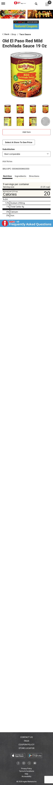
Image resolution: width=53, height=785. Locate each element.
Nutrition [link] (7, 176)
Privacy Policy (26, 769)
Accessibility (26, 776)
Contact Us (26, 737)
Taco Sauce (25, 34)
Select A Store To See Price (18, 142)
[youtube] (34, 764)
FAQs (26, 741)
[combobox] (26, 154)
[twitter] (29, 764)
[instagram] (23, 764)
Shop (13, 34)
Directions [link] (34, 176)
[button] (7, 109)
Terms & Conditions (26, 771)
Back (6, 34)
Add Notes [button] (7, 161)
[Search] (34, 3)
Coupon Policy (26, 744)
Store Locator (26, 748)
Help (26, 774)
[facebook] (18, 764)
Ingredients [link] (20, 176)
